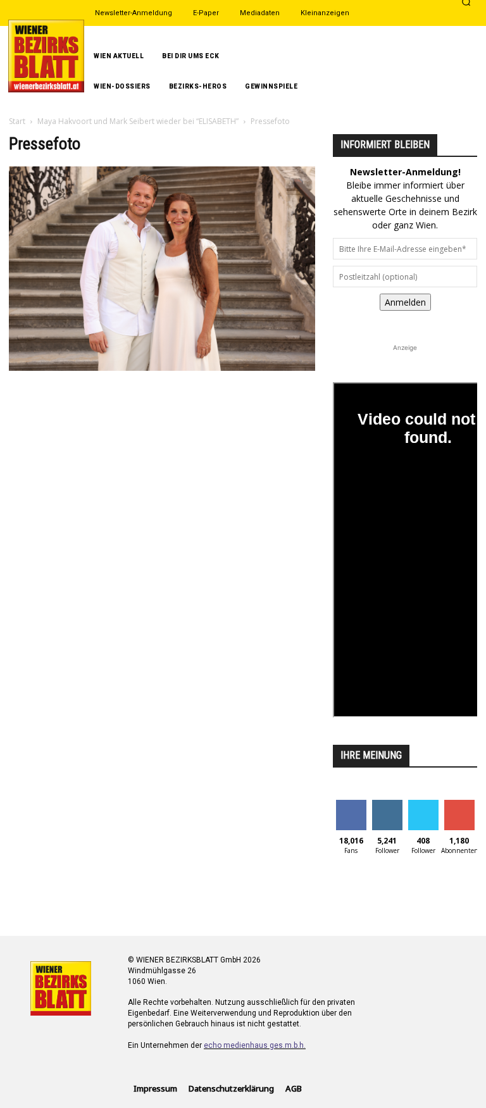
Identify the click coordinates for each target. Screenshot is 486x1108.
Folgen (387, 804)
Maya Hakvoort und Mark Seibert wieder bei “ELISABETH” (138, 121)
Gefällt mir (350, 809)
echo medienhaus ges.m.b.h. (255, 1045)
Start (17, 121)
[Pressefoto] (162, 367)
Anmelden (405, 302)
